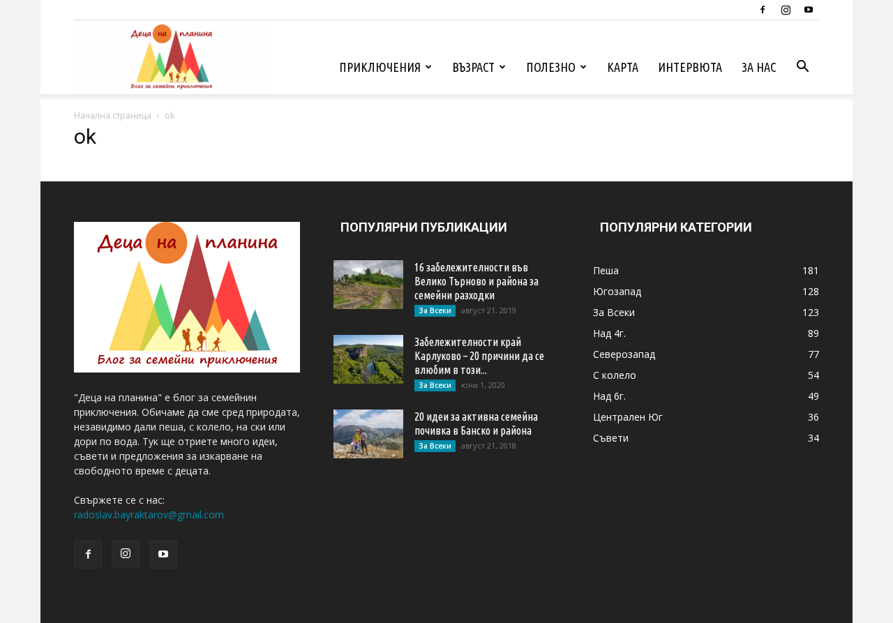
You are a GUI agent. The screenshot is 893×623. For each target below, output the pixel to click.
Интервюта (690, 67)
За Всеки (435, 310)
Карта (622, 67)
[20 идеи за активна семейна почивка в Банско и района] (368, 434)
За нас (759, 67)
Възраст (473, 67)
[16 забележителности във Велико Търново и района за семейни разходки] (368, 284)
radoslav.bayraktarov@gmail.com (149, 514)
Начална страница (112, 115)
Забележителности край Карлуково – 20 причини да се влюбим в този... (479, 356)
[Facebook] (762, 10)
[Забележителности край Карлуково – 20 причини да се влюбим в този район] (368, 359)
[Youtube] (808, 10)
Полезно (551, 67)
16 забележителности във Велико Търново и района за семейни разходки (476, 281)
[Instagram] (785, 10)
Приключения (380, 67)
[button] (802, 68)
